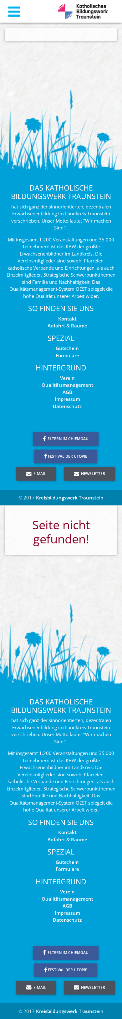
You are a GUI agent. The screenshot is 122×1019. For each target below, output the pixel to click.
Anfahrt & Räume (67, 325)
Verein (67, 378)
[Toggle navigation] (14, 11)
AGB (67, 392)
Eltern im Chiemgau (68, 438)
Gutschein (67, 348)
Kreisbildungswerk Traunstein (70, 497)
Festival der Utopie (67, 456)
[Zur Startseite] (83, 11)
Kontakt (67, 318)
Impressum (67, 399)
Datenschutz (67, 406)
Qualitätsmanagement (67, 385)
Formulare (67, 355)
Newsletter (92, 473)
